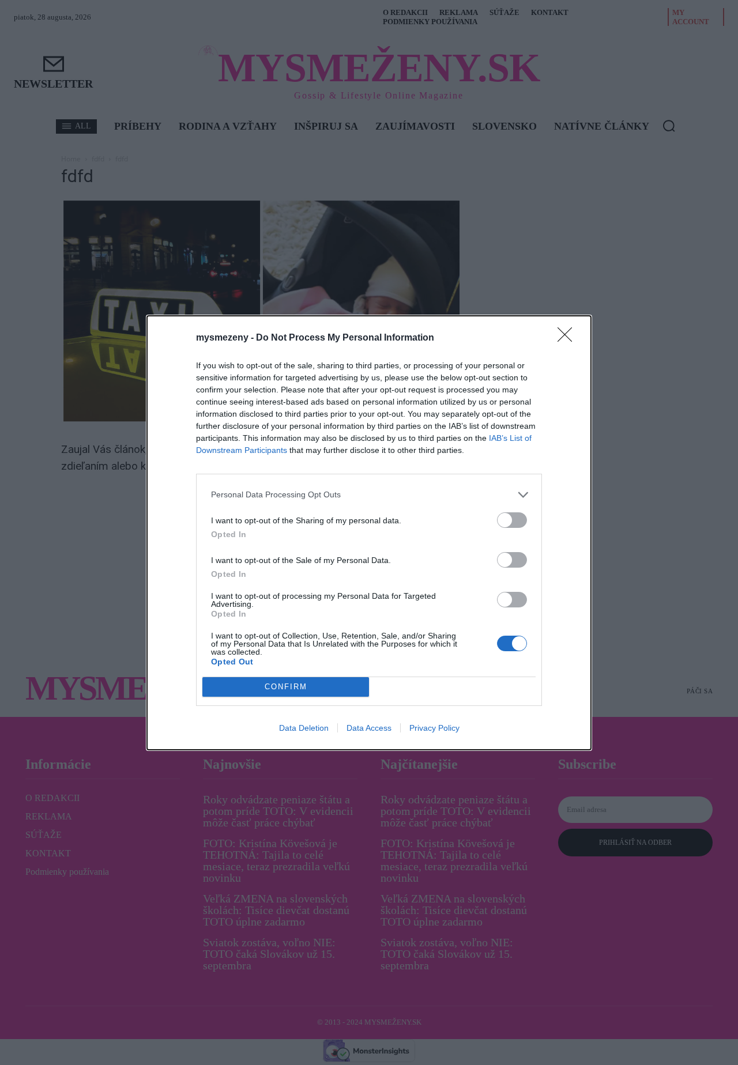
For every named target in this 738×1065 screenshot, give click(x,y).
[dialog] (369, 533)
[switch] (512, 520)
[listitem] (369, 495)
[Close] (568, 338)
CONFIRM (286, 686)
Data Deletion (304, 727)
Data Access (369, 727)
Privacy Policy (434, 727)
